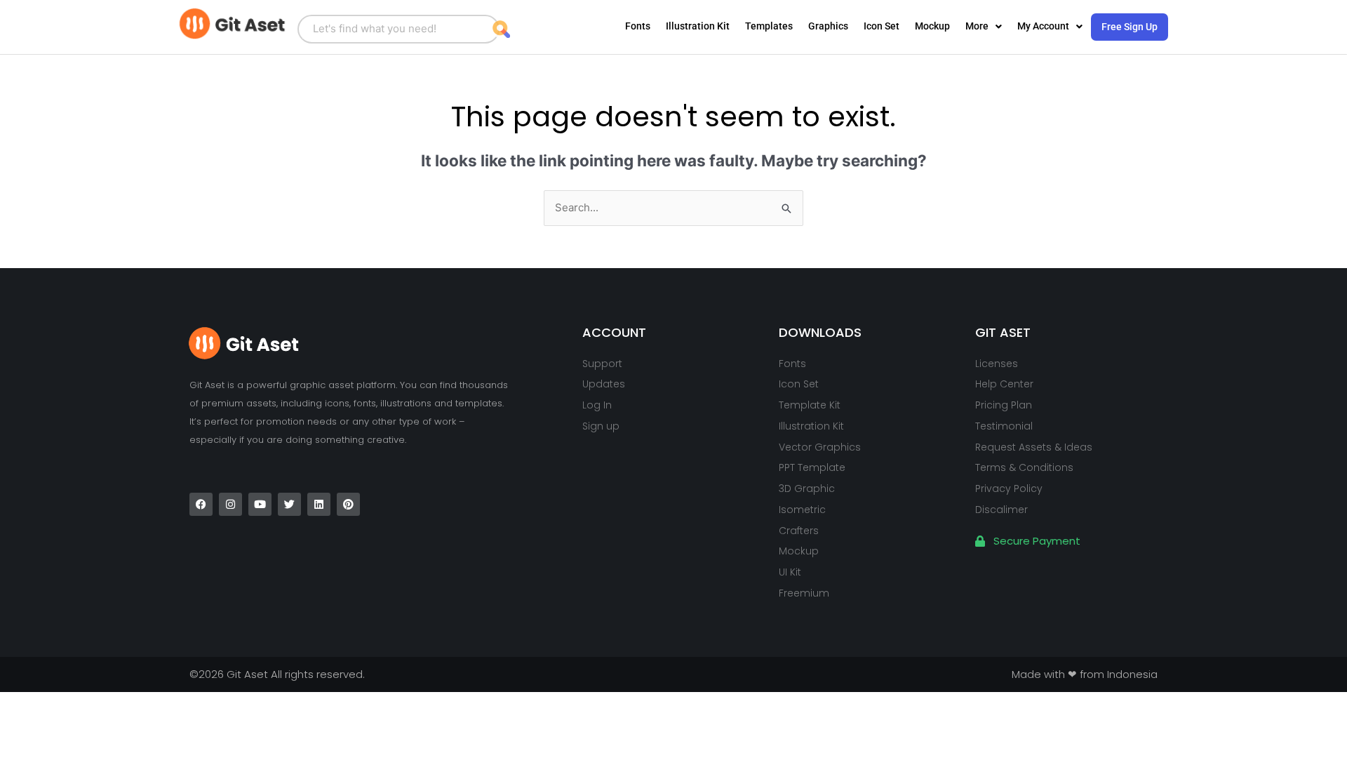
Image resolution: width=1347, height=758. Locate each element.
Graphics (828, 26)
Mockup (932, 26)
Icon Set (881, 26)
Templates (769, 26)
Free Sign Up (1129, 26)
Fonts (637, 26)
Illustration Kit (698, 26)
